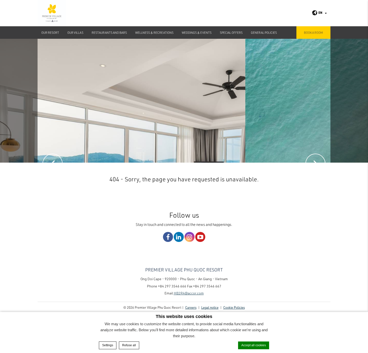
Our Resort (50, 33)
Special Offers (231, 33)
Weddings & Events (197, 33)
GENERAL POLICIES (264, 33)
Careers (191, 307)
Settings (107, 345)
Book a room (313, 33)
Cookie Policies (234, 307)
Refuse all (129, 345)
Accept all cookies (253, 345)
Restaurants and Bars (109, 33)
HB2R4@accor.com (189, 293)
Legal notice (210, 307)
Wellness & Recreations (154, 33)
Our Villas (75, 33)
